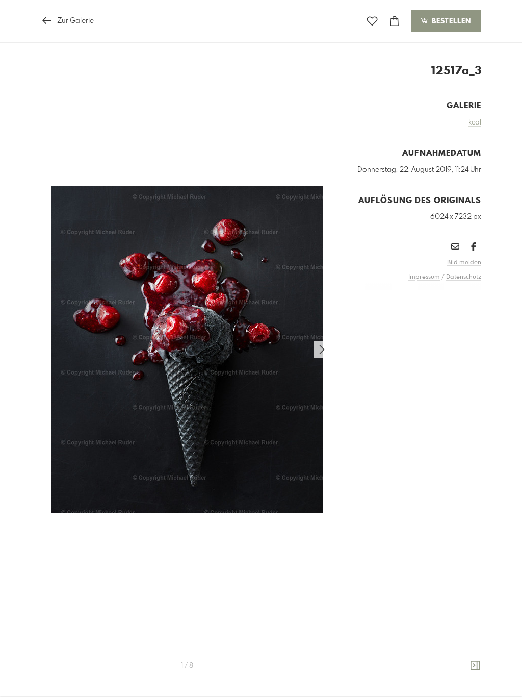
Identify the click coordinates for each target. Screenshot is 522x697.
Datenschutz (463, 277)
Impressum (424, 277)
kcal (474, 122)
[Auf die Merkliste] (372, 21)
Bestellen (450, 21)
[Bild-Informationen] (475, 666)
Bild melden (464, 263)
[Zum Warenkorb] (394, 21)
